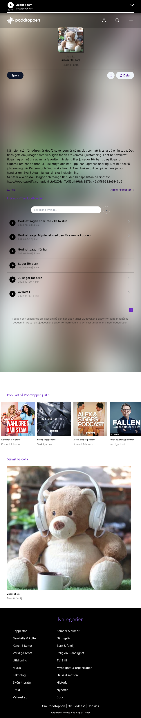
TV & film (63, 660)
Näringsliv (63, 638)
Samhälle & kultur (25, 638)
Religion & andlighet (70, 653)
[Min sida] (104, 20)
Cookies (93, 706)
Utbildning (20, 660)
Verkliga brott (22, 653)
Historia (62, 682)
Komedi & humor (68, 631)
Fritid (16, 690)
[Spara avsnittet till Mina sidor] (111, 75)
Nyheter (62, 690)
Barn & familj (65, 645)
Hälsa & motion (67, 675)
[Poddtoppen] (23, 20)
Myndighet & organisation (74, 668)
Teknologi (19, 675)
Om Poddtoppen (53, 706)
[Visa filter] (106, 209)
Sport (61, 697)
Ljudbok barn (71, 64)
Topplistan (20, 631)
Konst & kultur (22, 645)
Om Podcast (76, 706)
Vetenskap (20, 697)
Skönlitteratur (22, 682)
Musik (17, 668)
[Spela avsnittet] (12, 222)
